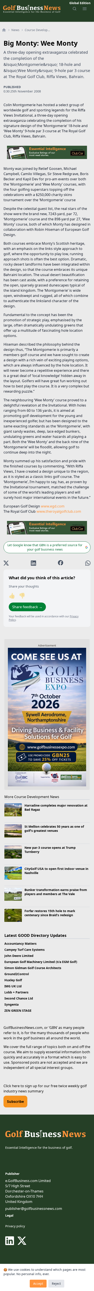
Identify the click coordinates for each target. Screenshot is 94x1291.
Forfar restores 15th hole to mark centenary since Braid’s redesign (49, 913)
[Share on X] (6, 563)
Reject (56, 1283)
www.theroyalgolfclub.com (59, 511)
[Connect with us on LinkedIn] (10, 1241)
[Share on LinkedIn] (33, 563)
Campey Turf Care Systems (24, 950)
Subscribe (15, 1101)
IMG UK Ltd (13, 986)
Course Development (39, 30)
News (15, 30)
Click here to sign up (20, 1085)
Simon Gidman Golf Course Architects (32, 968)
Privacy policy (15, 1226)
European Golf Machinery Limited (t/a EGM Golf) (40, 962)
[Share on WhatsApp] (88, 563)
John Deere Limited (18, 956)
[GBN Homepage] (31, 8)
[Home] (4, 30)
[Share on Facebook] (60, 563)
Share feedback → (27, 606)
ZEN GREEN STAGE (17, 1010)
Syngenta (11, 1004)
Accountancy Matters (20, 943)
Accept (38, 1283)
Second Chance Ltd (18, 998)
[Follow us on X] (22, 1241)
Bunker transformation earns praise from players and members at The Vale (55, 892)
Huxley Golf (13, 980)
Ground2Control (16, 974)
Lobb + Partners (16, 992)
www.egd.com (52, 506)
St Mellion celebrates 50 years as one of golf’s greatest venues (54, 828)
